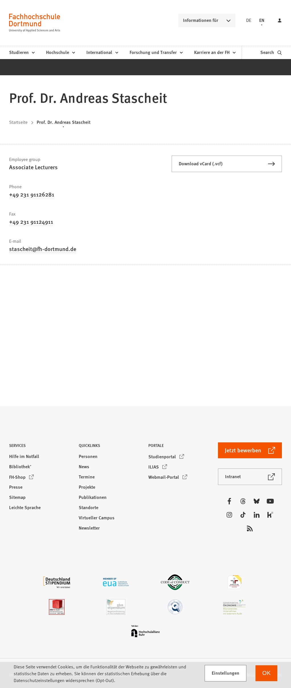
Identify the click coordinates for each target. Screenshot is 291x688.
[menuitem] (21, 52)
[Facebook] (229, 501)
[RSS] (250, 528)
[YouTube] (270, 501)
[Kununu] (270, 515)
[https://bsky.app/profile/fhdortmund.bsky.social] (256, 501)
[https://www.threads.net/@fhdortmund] (243, 501)
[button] (41, 447)
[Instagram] (229, 515)
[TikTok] (243, 515)
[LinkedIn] (256, 515)
